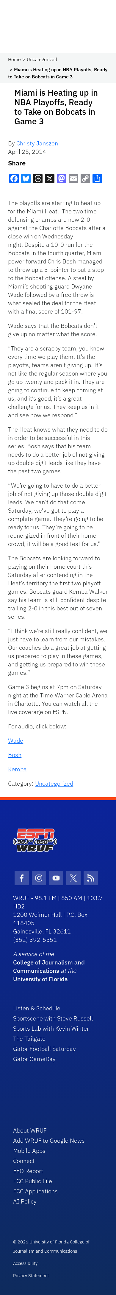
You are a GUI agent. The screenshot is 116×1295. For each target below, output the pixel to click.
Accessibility (25, 1263)
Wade (15, 740)
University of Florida (40, 979)
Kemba (17, 769)
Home (14, 59)
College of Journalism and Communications (49, 966)
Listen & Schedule (36, 1008)
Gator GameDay (34, 1059)
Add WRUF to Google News (49, 1140)
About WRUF (30, 1130)
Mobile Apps (29, 1151)
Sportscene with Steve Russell (53, 1018)
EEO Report (28, 1171)
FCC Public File (32, 1181)
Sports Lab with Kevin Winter (51, 1028)
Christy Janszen (37, 143)
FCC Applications (35, 1191)
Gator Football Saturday (44, 1049)
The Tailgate (29, 1039)
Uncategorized (42, 59)
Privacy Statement (31, 1275)
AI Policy (25, 1201)
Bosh (14, 755)
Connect (24, 1161)
